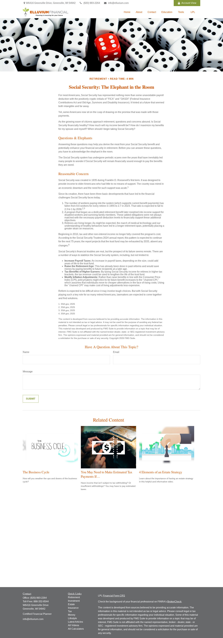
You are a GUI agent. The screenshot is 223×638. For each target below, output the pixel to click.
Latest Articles (75, 622)
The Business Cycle (36, 472)
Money (71, 615)
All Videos (73, 625)
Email (116, 352)
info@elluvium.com (118, 3)
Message (28, 371)
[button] (127, 12)
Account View (188, 3)
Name (26, 352)
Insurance (73, 608)
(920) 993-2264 (91, 3)
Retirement (74, 597)
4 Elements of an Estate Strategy (160, 472)
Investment (74, 601)
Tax (70, 611)
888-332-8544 (41, 601)
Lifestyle (72, 618)
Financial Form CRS (114, 595)
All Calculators (76, 629)
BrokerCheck (174, 601)
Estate (71, 604)
